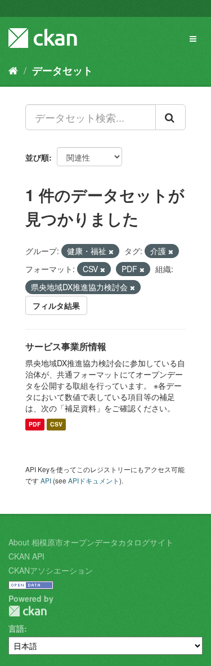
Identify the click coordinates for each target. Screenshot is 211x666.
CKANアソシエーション (50, 570)
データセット (62, 70)
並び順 (37, 157)
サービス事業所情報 (65, 346)
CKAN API (26, 556)
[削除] (111, 251)
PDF (35, 424)
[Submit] (170, 117)
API (46, 480)
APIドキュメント (93, 480)
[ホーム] (13, 70)
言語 (16, 628)
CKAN (27, 611)
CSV (56, 424)
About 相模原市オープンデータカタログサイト (90, 542)
